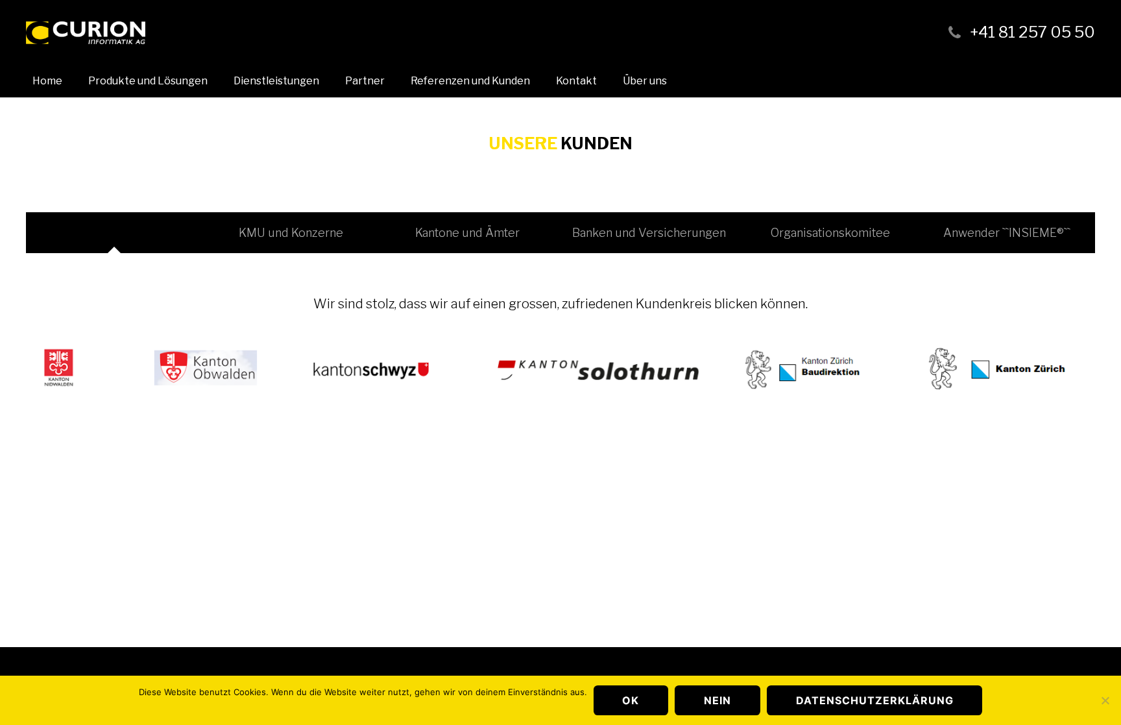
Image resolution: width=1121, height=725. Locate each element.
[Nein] (1104, 700)
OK (630, 700)
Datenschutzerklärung (875, 700)
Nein (717, 700)
